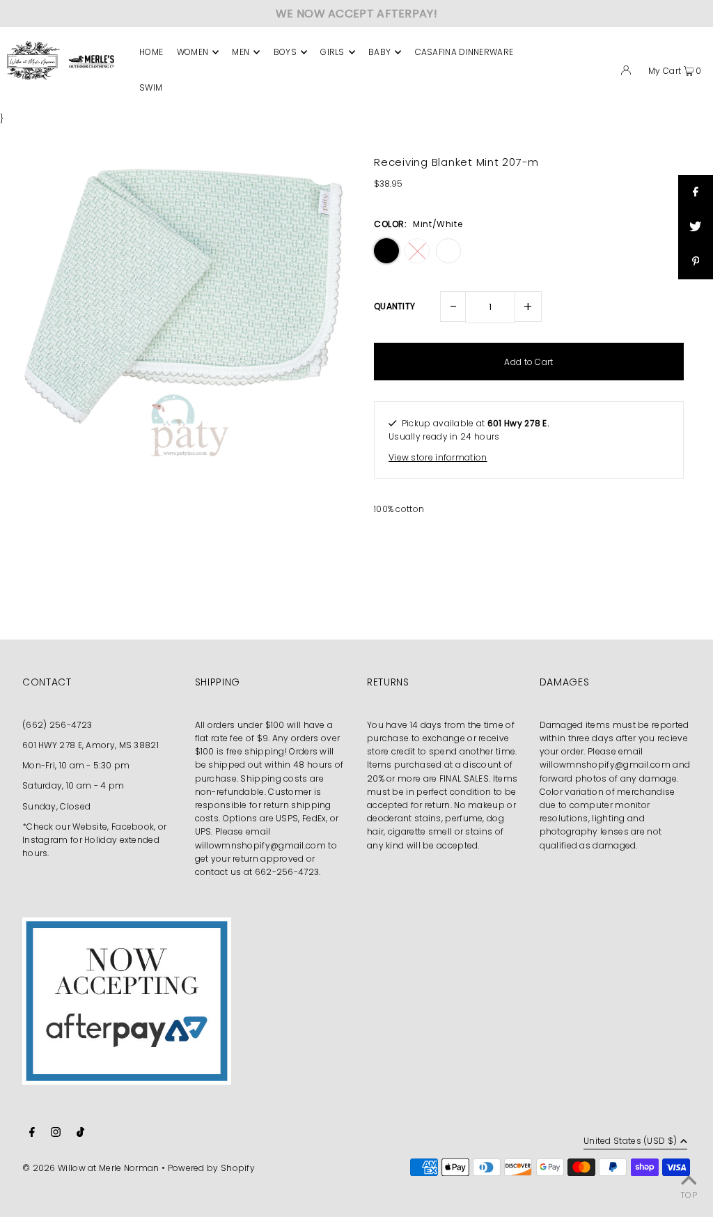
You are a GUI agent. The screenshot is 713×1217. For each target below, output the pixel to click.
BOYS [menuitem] (285, 52)
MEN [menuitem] (240, 52)
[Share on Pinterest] (695, 262)
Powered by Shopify (211, 1168)
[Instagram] (56, 1133)
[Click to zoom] (323, 169)
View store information (438, 457)
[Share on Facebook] (695, 192)
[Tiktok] (80, 1133)
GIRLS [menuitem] (332, 52)
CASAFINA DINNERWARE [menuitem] (464, 52)
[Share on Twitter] (695, 227)
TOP (688, 1195)
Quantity (394, 306)
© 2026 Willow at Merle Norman (90, 1168)
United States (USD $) (630, 1142)
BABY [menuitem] (379, 52)
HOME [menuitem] (151, 52)
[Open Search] (603, 72)
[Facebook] (32, 1133)
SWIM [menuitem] (150, 87)
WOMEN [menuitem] (193, 52)
